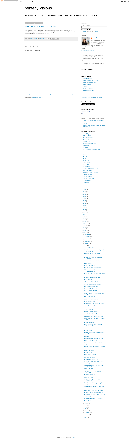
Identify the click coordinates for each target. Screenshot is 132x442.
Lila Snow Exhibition (89, 357)
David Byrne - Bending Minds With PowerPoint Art (93, 325)
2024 (84, 192)
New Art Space (88, 352)
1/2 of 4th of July (88, 377)
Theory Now (86, 182)
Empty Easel (86, 159)
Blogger (73, 437)
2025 (84, 189)
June (86, 403)
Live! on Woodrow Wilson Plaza (92, 267)
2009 (84, 225)
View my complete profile (88, 50)
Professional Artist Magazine (90, 172)
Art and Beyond (87, 134)
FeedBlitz (95, 31)
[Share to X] (54, 39)
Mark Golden (86, 166)
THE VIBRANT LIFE (89, 247)
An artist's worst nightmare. (91, 306)
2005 (84, 417)
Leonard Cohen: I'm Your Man (92, 277)
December (87, 234)
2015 (84, 212)
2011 (84, 221)
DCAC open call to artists (91, 286)
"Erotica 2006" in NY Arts (90, 291)
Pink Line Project (87, 170)
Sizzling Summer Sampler (91, 311)
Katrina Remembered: (90, 354)
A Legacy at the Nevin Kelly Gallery (93, 316)
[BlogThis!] (53, 39)
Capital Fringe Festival (90, 301)
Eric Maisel (86, 161)
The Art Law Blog (87, 176)
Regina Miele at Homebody (91, 340)
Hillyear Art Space (89, 322)
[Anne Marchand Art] (82, 113)
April (86, 408)
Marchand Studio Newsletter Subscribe (91, 97)
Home (51, 95)
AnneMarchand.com (88, 78)
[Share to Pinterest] (58, 39)
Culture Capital (87, 141)
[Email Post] (47, 38)
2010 (84, 223)
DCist (84, 155)
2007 (84, 230)
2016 (84, 210)
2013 (84, 216)
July (86, 246)
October (87, 239)
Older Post (74, 95)
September (88, 241)
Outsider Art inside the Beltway (92, 314)
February (87, 412)
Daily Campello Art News (89, 143)
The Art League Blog (88, 178)
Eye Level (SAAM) (87, 162)
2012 (84, 219)
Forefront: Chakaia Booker (91, 299)
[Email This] (51, 39)
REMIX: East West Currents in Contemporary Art (92, 270)
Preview (83, 31)
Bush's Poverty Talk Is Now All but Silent (94, 303)
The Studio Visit (87, 180)
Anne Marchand (97, 38)
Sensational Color (87, 174)
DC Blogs (85, 147)
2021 (84, 198)
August (87, 243)
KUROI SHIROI (88, 400)
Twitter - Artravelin (87, 84)
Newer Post (28, 95)
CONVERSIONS (88, 330)
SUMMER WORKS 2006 (90, 288)
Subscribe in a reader (87, 72)
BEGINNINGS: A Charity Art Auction (93, 338)
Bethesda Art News (88, 136)
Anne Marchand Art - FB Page (90, 80)
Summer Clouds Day (89, 374)
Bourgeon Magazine (88, 140)
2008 (84, 228)
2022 (84, 196)
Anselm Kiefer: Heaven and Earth (40, 26)
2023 (84, 194)
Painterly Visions (37, 8)
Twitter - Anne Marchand (89, 82)
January (87, 415)
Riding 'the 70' (88, 279)
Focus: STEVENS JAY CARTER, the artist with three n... (93, 254)
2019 (84, 203)
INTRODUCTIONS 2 (89, 265)
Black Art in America (88, 137)
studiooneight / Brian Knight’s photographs (92, 380)
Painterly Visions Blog (88, 90)
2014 (84, 214)
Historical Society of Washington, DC (94, 392)
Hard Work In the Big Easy (91, 359)
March (86, 410)
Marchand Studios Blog (89, 88)
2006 (84, 232)
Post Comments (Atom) (38, 97)
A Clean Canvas (88, 328)
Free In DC (86, 165)
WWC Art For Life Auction (90, 369)
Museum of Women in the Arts (90, 168)
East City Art (86, 157)
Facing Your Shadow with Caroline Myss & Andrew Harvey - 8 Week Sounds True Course (94, 122)
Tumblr (85, 86)
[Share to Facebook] (56, 39)
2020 (84, 201)
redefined (86, 336)
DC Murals (86, 153)
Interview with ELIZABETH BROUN (93, 390)
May (86, 405)
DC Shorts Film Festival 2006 (92, 261)
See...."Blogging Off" (89, 296)
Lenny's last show (89, 350)
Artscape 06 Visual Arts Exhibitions (93, 398)
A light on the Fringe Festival (91, 282)
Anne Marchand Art (85, 111)
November (87, 236)
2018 (84, 205)
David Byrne (86, 145)
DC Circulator (88, 263)
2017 (84, 207)
